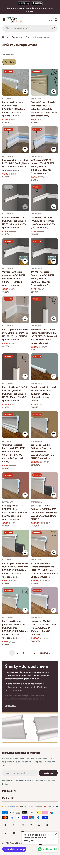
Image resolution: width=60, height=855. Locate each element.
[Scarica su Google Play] (23, 3)
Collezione (17, 37)
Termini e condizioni (36, 780)
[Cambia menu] (4, 19)
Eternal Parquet (17, 843)
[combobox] (30, 28)
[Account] (50, 19)
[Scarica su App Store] (37, 3)
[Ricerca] (54, 28)
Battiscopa (7, 99)
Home (5, 37)
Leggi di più (10, 705)
